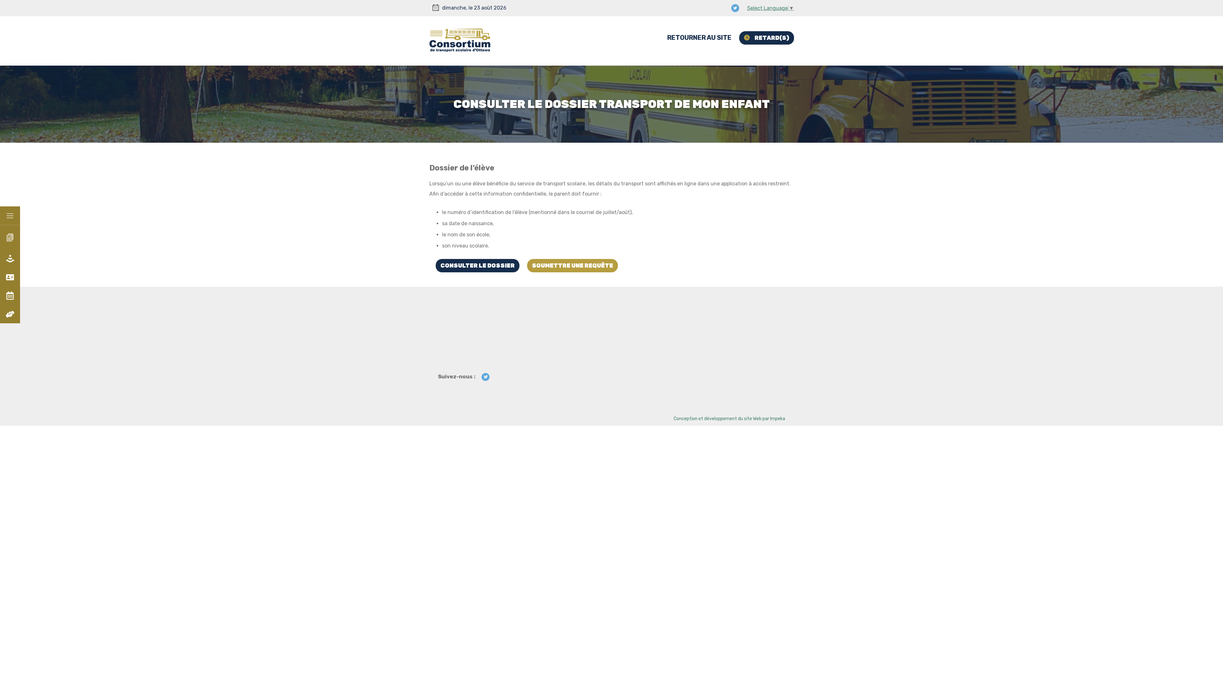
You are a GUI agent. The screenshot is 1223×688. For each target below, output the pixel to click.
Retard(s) (772, 37)
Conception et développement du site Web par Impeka (729, 418)
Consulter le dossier (477, 265)
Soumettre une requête (572, 265)
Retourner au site (699, 37)
